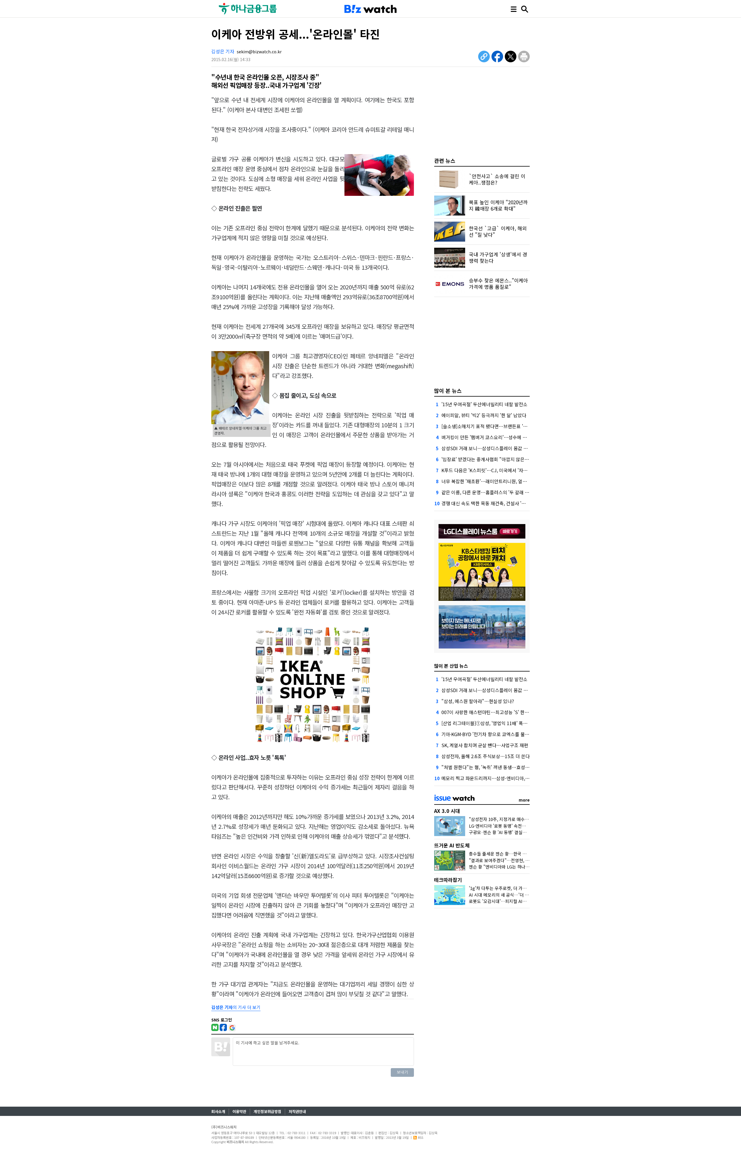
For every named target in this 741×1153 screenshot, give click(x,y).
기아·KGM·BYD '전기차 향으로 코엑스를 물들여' (488, 734)
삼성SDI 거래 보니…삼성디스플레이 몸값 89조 (487, 448)
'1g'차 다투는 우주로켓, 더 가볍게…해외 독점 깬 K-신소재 (522, 888)
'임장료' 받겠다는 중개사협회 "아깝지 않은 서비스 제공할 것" (501, 459)
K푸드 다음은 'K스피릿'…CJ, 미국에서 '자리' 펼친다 (492, 470)
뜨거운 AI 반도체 (451, 845)
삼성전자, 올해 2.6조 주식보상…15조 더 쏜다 (485, 756)
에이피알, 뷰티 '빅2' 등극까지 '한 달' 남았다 (483, 415)
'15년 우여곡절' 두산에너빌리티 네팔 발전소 (484, 404)
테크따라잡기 (448, 879)
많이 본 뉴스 (448, 390)
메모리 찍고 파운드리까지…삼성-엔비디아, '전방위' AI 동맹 (499, 778)
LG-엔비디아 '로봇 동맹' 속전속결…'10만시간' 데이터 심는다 (524, 826)
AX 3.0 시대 (447, 810)
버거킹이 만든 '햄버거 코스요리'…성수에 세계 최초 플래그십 (500, 437)
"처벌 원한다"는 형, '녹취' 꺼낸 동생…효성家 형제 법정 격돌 (500, 767)
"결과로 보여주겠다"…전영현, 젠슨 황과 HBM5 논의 (517, 860)
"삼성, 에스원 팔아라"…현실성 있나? (477, 701)
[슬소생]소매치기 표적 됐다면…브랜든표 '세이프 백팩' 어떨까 (501, 426)
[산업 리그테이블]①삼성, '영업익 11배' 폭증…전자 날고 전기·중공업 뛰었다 (515, 723)
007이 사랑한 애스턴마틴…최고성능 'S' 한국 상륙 (490, 712)
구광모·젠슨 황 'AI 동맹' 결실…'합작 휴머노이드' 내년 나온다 (525, 832)
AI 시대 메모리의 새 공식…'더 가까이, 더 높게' (511, 895)
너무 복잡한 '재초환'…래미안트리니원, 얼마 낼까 (489, 481)
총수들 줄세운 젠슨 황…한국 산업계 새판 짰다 (511, 854)
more (524, 800)
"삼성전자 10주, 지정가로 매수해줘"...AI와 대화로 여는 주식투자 (527, 819)
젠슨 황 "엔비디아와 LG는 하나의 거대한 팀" (509, 867)
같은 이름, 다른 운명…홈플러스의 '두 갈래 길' (485, 492)
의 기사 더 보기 (236, 1007)
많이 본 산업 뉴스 (451, 665)
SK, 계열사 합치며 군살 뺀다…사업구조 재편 (484, 745)
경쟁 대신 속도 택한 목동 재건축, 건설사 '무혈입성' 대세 (495, 503)
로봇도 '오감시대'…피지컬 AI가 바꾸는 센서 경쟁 (513, 901)
